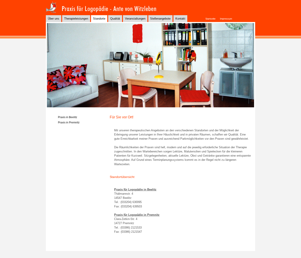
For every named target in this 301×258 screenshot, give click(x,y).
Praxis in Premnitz (69, 122)
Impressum (226, 18)
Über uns (53, 18)
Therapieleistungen (76, 18)
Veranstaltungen (135, 18)
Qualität (115, 18)
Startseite (210, 18)
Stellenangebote (160, 18)
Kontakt (180, 18)
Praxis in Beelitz (67, 117)
